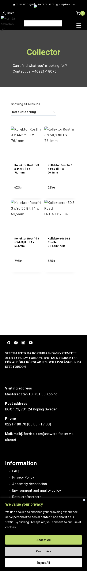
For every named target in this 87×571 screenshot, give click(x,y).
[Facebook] (16, 342)
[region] (43, 534)
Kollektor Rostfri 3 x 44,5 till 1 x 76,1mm (26, 169)
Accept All (44, 540)
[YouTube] (30, 342)
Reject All (43, 562)
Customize (43, 551)
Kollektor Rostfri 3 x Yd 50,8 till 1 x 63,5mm (26, 242)
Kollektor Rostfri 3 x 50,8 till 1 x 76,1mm (60, 169)
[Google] (8, 342)
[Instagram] (23, 342)
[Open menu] (81, 25)
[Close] (84, 500)
